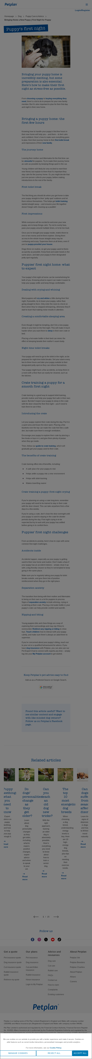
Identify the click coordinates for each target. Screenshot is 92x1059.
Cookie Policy (55, 1048)
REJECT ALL (54, 1053)
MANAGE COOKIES (18, 1053)
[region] (46, 1046)
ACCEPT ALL (80, 1053)
